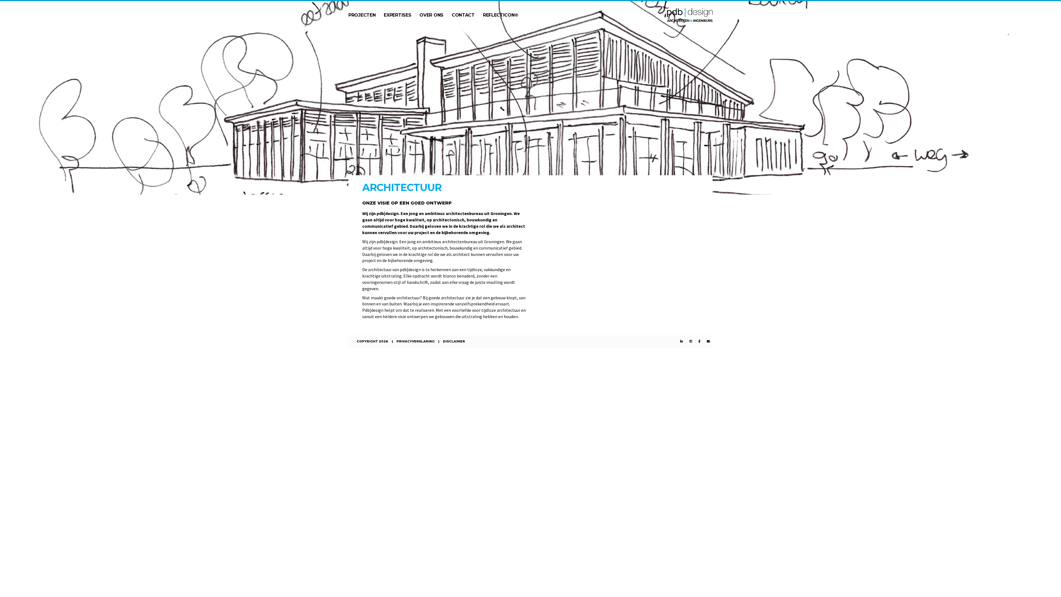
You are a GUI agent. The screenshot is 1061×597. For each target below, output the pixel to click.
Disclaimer (454, 341)
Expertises (397, 15)
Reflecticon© (500, 15)
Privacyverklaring (415, 341)
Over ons (431, 15)
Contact (463, 15)
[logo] (690, 14)
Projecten (361, 15)
